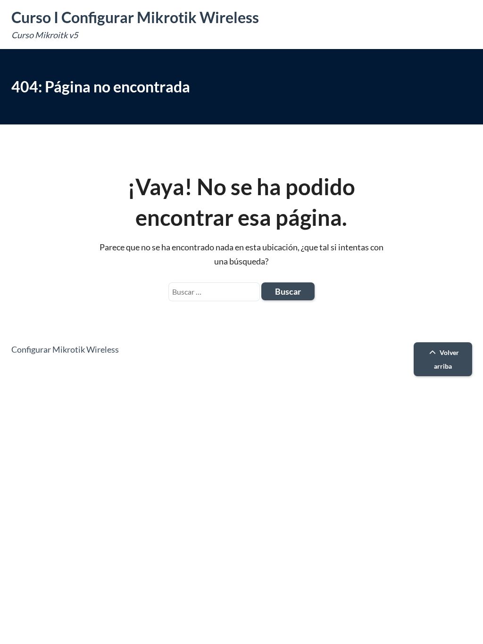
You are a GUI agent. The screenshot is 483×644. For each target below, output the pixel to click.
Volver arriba (446, 359)
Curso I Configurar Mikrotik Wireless (135, 17)
